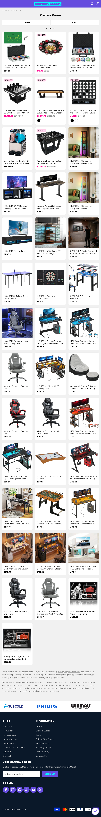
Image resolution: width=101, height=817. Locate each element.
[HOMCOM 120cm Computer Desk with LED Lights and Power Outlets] (83, 503)
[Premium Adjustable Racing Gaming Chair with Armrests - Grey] (50, 593)
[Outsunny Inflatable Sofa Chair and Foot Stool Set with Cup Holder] (83, 368)
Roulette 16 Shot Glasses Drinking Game (47, 66)
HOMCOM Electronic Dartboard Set (46, 297)
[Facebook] (6, 790)
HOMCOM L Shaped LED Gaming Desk (48, 387)
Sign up (50, 774)
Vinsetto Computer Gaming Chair (16, 387)
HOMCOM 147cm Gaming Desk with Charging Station (16, 567)
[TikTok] (26, 790)
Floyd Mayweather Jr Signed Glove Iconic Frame (82, 612)
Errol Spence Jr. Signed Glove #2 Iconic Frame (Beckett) (16, 657)
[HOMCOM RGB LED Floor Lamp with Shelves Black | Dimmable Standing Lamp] (83, 142)
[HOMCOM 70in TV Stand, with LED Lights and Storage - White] (83, 548)
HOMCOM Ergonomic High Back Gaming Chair (16, 342)
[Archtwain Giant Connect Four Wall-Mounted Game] (83, 92)
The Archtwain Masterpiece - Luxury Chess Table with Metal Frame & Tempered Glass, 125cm (17, 111)
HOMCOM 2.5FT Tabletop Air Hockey (49, 477)
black (39, 120)
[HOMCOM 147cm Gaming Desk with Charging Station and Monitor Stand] (50, 548)
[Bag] (97, 3)
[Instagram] (13, 790)
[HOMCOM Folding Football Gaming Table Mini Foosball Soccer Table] (50, 503)
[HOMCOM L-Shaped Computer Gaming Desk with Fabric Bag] (17, 503)
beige (43, 120)
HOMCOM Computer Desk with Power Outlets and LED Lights (83, 342)
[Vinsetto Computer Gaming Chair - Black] (50, 413)
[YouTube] (33, 790)
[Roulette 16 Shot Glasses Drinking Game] (50, 47)
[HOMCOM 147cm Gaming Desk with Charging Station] (17, 548)
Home (4, 10)
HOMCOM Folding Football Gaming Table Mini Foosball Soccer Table (49, 522)
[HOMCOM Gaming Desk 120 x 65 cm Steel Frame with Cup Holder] (83, 458)
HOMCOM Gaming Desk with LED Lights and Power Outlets (50, 342)
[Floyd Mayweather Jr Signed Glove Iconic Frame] (83, 593)
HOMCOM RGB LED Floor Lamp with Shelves (81, 207)
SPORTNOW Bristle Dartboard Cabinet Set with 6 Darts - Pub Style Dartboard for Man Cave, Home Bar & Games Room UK (83, 252)
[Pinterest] (20, 790)
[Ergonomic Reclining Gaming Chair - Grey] (17, 593)
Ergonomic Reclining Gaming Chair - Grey (16, 612)
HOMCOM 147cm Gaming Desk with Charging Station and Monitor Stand (49, 567)
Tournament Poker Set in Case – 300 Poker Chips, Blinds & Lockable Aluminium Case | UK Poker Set (17, 66)
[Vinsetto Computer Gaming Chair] (17, 368)
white (76, 120)
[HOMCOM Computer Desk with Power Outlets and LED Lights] (83, 323)
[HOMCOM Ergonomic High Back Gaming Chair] (17, 323)
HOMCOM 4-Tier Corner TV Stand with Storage (48, 252)
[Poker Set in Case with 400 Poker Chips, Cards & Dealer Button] (83, 47)
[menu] (3, 3)
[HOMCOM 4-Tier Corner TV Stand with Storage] (50, 232)
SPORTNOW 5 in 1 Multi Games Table (80, 297)
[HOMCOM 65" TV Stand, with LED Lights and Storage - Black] (17, 187)
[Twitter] (40, 790)
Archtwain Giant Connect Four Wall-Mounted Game (83, 111)
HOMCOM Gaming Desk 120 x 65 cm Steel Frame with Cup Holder (83, 477)
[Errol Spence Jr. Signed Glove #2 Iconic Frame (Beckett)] (17, 638)
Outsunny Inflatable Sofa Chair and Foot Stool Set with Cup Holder (83, 387)
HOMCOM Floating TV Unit (15, 251)
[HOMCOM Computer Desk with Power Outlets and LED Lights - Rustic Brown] (83, 413)
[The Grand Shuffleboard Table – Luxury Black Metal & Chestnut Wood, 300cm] (50, 92)
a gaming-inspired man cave (68, 672)
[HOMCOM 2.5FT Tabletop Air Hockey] (50, 458)
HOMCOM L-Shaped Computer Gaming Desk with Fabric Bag (17, 522)
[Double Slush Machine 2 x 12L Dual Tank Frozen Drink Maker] (17, 142)
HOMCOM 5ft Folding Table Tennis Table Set (16, 297)
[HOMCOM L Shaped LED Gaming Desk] (50, 368)
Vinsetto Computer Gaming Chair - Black (49, 432)
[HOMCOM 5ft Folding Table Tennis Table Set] (17, 278)
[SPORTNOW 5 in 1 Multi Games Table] (83, 278)
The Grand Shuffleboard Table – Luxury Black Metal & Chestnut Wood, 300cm (50, 111)
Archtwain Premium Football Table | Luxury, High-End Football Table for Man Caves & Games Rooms (49, 162)
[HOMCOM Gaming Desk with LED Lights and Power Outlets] (50, 323)
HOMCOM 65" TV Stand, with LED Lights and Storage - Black (16, 207)
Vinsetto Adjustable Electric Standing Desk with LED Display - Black (49, 207)
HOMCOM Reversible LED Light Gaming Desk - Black (15, 477)
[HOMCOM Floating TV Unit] (17, 232)
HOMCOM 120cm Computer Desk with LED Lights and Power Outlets (82, 522)
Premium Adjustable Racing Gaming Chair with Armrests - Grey (50, 612)
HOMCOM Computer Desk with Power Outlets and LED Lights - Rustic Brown (83, 432)
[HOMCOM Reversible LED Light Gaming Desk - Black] (17, 458)
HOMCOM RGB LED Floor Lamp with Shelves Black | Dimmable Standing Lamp (81, 162)
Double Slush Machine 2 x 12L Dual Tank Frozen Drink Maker (17, 162)
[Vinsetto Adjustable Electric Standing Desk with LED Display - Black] (50, 187)
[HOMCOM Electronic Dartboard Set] (50, 278)
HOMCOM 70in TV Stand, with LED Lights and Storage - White (83, 567)
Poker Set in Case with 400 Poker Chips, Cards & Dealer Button (82, 66)
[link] (42, 706)
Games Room (15, 10)
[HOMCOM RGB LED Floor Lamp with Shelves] (83, 187)
